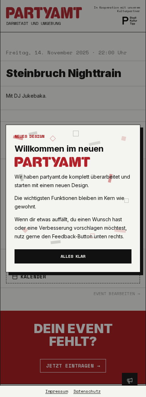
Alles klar (73, 256)
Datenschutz (87, 391)
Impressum (56, 391)
